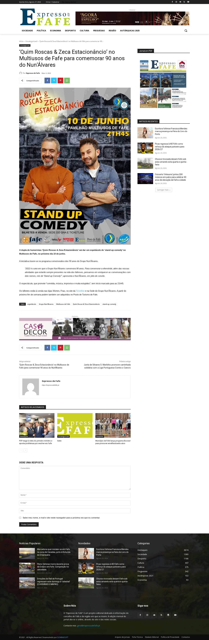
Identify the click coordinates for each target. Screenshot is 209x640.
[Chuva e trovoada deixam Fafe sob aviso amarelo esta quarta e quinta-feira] (145, 163)
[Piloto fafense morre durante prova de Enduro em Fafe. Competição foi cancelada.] (27, 568)
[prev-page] (21, 450)
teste (59, 441)
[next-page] (25, 450)
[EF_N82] (163, 82)
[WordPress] (168, 615)
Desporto (99, 436)
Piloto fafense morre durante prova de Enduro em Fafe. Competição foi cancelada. (53, 567)
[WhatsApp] (67, 80)
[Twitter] (184, 2)
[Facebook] (172, 2)
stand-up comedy (109, 304)
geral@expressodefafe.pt (88, 625)
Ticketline (80, 291)
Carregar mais (162, 190)
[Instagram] (176, 2)
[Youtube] (188, 2)
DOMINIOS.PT (62, 637)
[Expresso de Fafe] (21, 73)
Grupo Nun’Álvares (46, 304)
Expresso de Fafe (33, 73)
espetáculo (31, 304)
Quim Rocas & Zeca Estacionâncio (86, 304)
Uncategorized (31, 41)
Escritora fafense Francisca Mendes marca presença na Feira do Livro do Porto (171, 131)
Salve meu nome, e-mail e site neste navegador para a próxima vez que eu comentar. (61, 518)
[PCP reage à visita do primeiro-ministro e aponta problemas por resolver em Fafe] (36, 425)
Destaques (24, 436)
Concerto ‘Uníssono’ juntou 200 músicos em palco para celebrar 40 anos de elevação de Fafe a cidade (170, 177)
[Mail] (180, 2)
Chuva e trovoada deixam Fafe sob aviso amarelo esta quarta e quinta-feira (171, 162)
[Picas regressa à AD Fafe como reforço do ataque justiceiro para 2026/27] (145, 148)
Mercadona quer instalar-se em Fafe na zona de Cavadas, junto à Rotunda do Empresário (53, 552)
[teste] (75, 425)
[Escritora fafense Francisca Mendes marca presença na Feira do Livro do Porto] (145, 132)
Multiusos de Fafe (63, 304)
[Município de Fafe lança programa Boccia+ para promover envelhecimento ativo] (113, 425)
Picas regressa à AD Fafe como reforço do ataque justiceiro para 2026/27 (169, 147)
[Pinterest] (60, 80)
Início (21, 41)
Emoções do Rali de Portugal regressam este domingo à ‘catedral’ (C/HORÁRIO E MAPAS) (53, 581)
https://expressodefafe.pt (50, 385)
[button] (185, 30)
